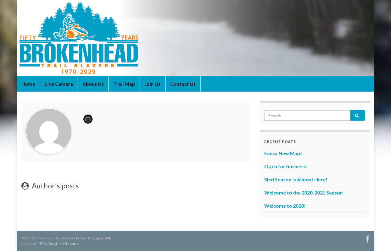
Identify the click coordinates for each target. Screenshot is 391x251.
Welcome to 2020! (285, 206)
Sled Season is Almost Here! (295, 179)
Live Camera (59, 84)
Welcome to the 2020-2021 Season (303, 192)
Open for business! (286, 166)
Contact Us (183, 84)
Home (28, 84)
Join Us (152, 84)
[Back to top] (377, 237)
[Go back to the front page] (195, 38)
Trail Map (124, 84)
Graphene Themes (63, 243)
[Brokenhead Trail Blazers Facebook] (367, 238)
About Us (93, 84)
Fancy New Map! (283, 153)
